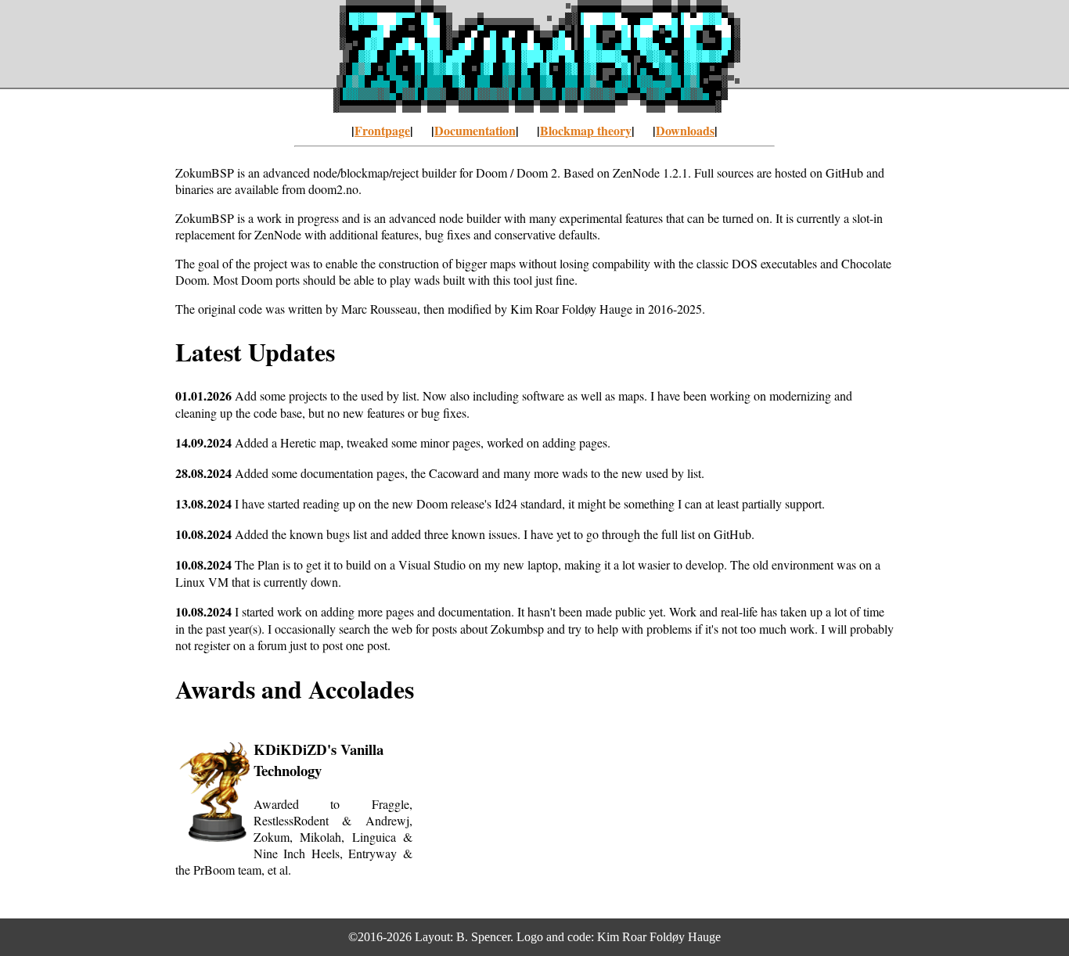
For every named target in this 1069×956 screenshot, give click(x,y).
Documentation (475, 130)
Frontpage (382, 130)
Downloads (685, 130)
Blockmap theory (586, 130)
